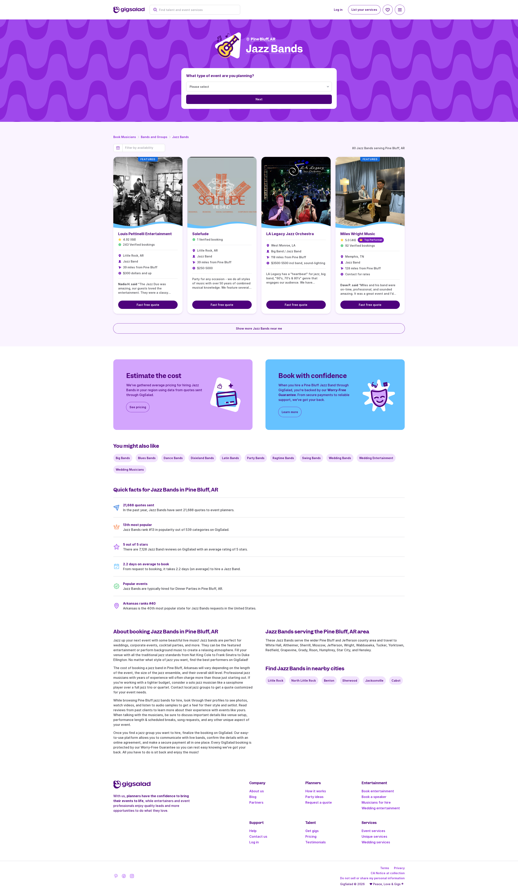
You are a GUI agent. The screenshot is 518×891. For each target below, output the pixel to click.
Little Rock (275, 680)
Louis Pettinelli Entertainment (145, 234)
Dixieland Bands (202, 458)
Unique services (374, 836)
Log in (338, 9)
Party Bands (255, 458)
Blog (252, 797)
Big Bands (123, 458)
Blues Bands (147, 458)
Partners (256, 802)
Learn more (290, 412)
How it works (315, 791)
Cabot (396, 680)
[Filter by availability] (144, 147)
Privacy (399, 868)
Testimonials (315, 842)
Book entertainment (378, 791)
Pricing (310, 836)
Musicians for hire (376, 802)
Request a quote (318, 802)
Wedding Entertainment (376, 458)
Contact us (258, 836)
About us (256, 791)
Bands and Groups (154, 137)
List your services (364, 9)
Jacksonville (374, 680)
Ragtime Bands (283, 458)
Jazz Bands (180, 137)
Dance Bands (173, 458)
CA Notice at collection (388, 873)
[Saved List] (388, 10)
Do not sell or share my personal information (372, 878)
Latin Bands (230, 458)
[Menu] (400, 10)
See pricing (138, 407)
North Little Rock (303, 680)
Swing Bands (311, 458)
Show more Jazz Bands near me (259, 328)
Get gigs (312, 831)
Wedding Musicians (130, 469)
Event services (373, 831)
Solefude (200, 234)
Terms (384, 868)
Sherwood (349, 680)
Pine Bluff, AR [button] (263, 39)
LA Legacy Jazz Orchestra (290, 234)
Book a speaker (374, 797)
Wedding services (376, 842)
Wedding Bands (340, 458)
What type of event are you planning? (220, 76)
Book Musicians (124, 137)
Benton (329, 680)
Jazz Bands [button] (274, 49)
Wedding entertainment (381, 808)
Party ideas (314, 797)
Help (253, 831)
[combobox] (197, 10)
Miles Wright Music (357, 234)
